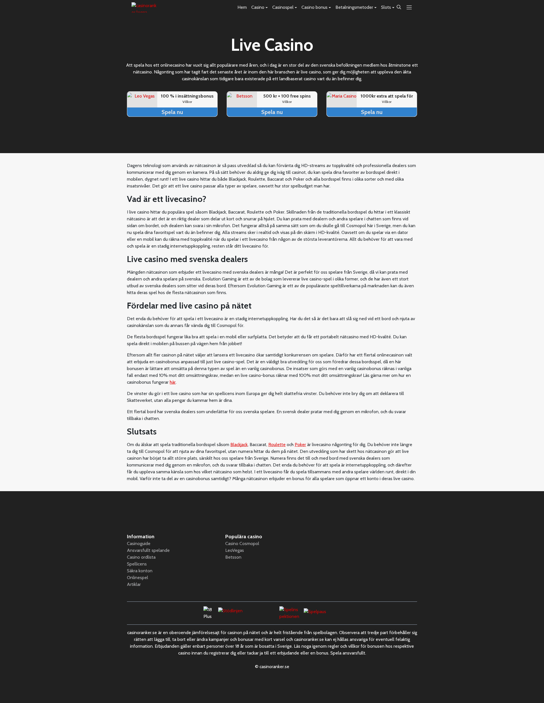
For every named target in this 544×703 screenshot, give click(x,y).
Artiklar (134, 584)
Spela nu (172, 112)
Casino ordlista (141, 557)
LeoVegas (234, 550)
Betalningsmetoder (354, 7)
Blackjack (239, 444)
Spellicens (137, 564)
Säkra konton (139, 570)
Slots (386, 7)
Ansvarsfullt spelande (148, 550)
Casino (257, 7)
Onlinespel (137, 577)
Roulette (277, 444)
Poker (300, 444)
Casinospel (283, 7)
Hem (242, 7)
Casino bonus (314, 7)
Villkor (187, 102)
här (173, 382)
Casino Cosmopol (242, 543)
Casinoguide (138, 543)
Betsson (233, 557)
